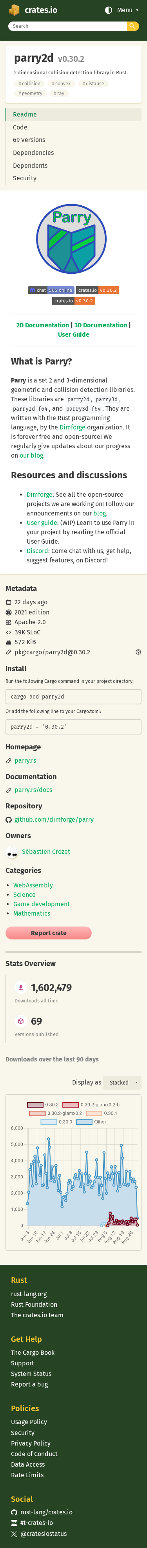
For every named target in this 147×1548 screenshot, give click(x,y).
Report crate (49, 933)
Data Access (28, 1464)
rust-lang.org (29, 1294)
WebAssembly (33, 885)
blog (99, 513)
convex (61, 83)
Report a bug (29, 1384)
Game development (41, 904)
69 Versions (29, 140)
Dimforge (72, 427)
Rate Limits (27, 1475)
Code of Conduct (34, 1454)
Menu (124, 10)
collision (29, 83)
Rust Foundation (34, 1304)
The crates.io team (37, 1315)
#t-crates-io (32, 1522)
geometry (30, 93)
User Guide (73, 334)
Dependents (30, 165)
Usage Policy (29, 1422)
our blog (31, 455)
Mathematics (31, 913)
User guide (42, 522)
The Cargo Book (32, 1352)
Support (22, 1363)
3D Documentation (100, 325)
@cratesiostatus (38, 1533)
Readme (25, 114)
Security (24, 178)
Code (20, 127)
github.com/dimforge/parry (54, 819)
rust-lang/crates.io (41, 1512)
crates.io (41, 10)
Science (24, 894)
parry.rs (25, 760)
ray (59, 93)
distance (93, 83)
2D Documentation (42, 325)
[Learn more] (138, 653)
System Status (31, 1373)
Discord (37, 551)
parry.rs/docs (33, 790)
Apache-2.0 (30, 622)
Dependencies (33, 152)
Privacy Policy (31, 1443)
